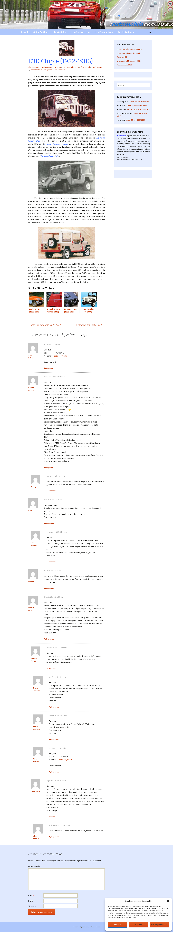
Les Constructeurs (80, 32)
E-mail (31, 901)
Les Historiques (126, 32)
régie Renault (85, 67)
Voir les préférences (159, 925)
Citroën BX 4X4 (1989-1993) (135, 120)
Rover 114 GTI (122, 57)
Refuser (138, 925)
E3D (63, 67)
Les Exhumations (104, 32)
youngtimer (47, 70)
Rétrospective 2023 (124, 65)
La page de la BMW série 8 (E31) (129, 61)
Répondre (50, 368)
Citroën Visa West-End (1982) (136, 105)
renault (94, 67)
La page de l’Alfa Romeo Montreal (129, 49)
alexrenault (60, 70)
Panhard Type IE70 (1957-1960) (138, 109)
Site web (32, 906)
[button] (168, 901)
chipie (59, 67)
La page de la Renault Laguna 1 (128, 53)
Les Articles (60, 32)
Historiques (47, 67)
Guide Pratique (41, 32)
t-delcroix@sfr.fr (59, 356)
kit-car (77, 67)
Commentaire (35, 866)
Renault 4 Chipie (36, 70)
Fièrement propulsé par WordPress (86, 927)
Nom (31, 895)
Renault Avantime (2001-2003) (44, 324)
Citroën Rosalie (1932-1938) (139, 101)
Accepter (117, 925)
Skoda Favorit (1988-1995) (90, 324)
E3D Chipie (70, 67)
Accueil (24, 32)
